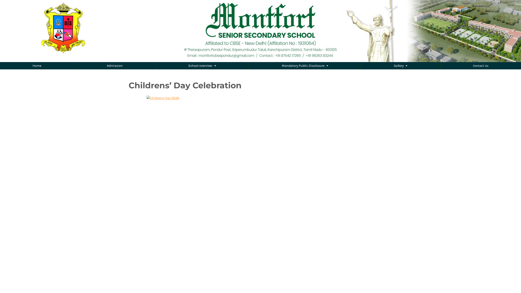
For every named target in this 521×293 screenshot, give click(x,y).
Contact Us (480, 66)
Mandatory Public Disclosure (303, 66)
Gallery (399, 66)
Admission (115, 66)
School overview (200, 66)
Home (37, 66)
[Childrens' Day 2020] (163, 98)
